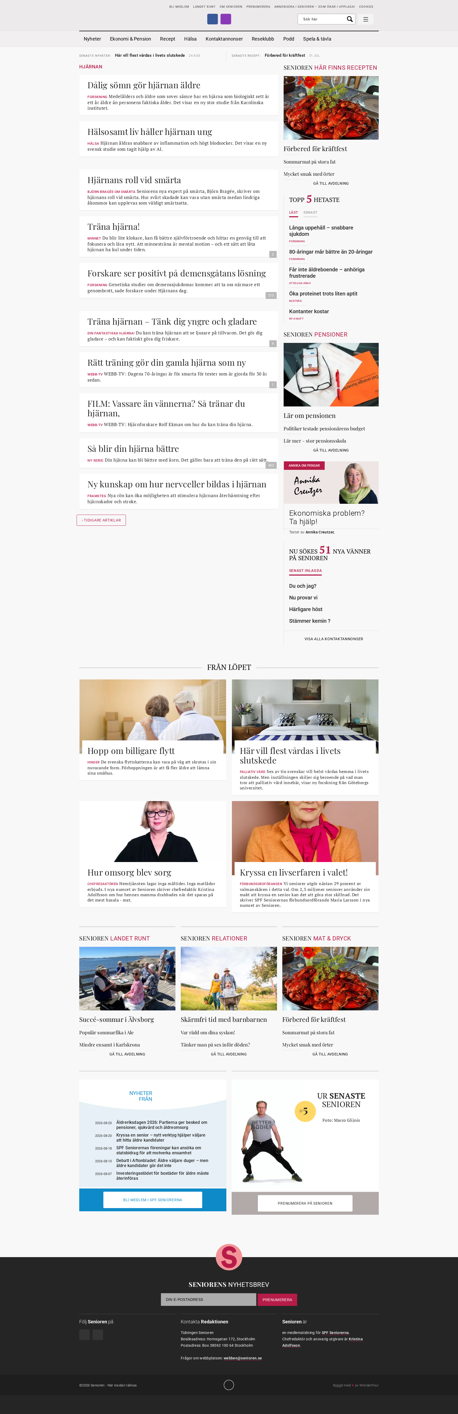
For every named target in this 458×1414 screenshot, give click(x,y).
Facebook (212, 19)
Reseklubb (263, 39)
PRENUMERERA (258, 6)
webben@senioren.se (243, 1358)
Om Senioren (231, 6)
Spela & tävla (317, 39)
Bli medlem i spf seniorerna (152, 1200)
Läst (293, 212)
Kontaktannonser (224, 39)
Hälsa (190, 39)
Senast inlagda (305, 571)
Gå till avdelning (331, 183)
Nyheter (92, 39)
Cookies (366, 6)
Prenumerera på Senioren (305, 1203)
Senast (310, 212)
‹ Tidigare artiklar (101, 520)
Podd (288, 39)
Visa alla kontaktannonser (334, 639)
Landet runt (204, 6)
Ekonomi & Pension (130, 39)
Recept (167, 39)
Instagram (226, 19)
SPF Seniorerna (335, 1333)
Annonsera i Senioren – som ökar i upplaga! (314, 6)
